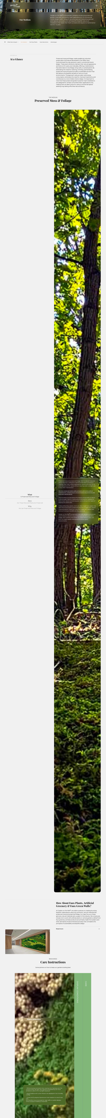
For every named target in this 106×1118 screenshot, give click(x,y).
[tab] (28, 496)
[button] (78, 928)
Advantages (54, 42)
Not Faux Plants (33, 42)
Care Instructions (44, 42)
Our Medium (24, 42)
